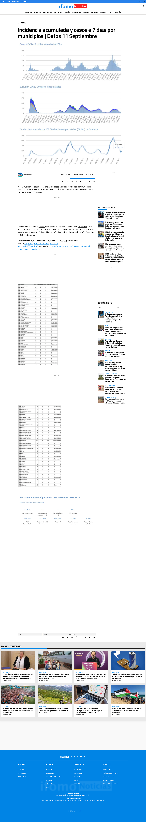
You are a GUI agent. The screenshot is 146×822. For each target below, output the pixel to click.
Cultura (77, 783)
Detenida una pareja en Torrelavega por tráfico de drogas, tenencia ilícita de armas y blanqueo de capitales (114, 318)
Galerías (49, 783)
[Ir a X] (138, 1)
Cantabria (22, 23)
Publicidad (106, 769)
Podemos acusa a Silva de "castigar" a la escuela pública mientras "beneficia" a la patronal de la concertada (91, 676)
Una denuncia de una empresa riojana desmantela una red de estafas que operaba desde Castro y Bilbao (115, 366)
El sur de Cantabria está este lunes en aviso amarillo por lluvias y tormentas (53, 709)
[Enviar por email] (63, 181)
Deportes (77, 780)
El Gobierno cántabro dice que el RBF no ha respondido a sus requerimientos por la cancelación (18, 710)
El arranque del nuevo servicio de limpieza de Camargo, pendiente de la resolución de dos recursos (115, 247)
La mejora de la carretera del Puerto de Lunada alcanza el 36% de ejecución (115, 401)
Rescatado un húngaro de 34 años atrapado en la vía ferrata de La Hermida (115, 354)
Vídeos (48, 787)
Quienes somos (108, 776)
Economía (78, 769)
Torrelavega (5, 1)
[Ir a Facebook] (135, 1)
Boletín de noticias (53, 776)
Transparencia (108, 780)
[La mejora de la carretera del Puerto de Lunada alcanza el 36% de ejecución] (101, 399)
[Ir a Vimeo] (142, 1)
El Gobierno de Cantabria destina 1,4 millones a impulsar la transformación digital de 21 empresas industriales (115, 236)
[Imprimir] (67, 181)
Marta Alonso (44, 680)
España (77, 776)
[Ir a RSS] (144, 1)
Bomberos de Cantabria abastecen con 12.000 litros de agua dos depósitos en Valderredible (115, 390)
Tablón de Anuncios (110, 783)
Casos (45, 634)
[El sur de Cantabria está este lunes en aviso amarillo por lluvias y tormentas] (55, 694)
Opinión (49, 780)
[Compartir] (72, 181)
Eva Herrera (28, 175)
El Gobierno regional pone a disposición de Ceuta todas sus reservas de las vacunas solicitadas (54, 676)
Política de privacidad (110, 773)
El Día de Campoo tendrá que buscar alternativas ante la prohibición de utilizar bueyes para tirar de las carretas (115, 331)
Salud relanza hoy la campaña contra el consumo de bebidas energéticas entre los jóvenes (127, 676)
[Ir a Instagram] (140, 1)
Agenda (49, 769)
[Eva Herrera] (20, 175)
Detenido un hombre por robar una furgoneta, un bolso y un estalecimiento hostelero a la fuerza (114, 225)
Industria (24, 1)
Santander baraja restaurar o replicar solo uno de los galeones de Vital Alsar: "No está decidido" (115, 215)
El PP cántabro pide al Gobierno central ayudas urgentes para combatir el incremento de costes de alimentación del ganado (114, 258)
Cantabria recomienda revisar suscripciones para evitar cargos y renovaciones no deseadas (89, 710)
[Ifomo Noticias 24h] (73, 6)
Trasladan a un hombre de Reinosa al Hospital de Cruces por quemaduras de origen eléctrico (115, 344)
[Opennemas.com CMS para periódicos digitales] (73, 811)
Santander (15, 1)
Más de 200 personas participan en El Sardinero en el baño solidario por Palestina (126, 710)
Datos (20, 634)
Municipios (72, 634)
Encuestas (50, 773)
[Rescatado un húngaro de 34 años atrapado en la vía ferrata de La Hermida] (101, 353)
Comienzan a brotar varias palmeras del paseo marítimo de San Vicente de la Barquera (115, 378)
